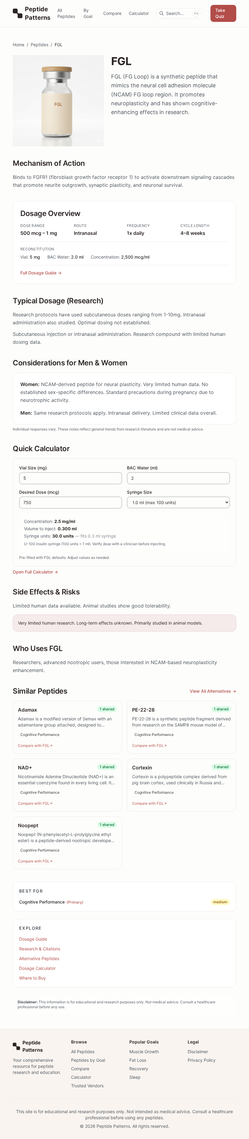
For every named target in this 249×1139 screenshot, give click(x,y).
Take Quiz (220, 13)
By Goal (88, 13)
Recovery (138, 1068)
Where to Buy (32, 978)
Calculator (139, 13)
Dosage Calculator (37, 968)
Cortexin (142, 768)
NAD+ (25, 768)
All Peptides (66, 13)
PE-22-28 (143, 710)
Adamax (27, 710)
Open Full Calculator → (35, 571)
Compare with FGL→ (35, 745)
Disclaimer (198, 1051)
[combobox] (179, 13)
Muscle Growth (144, 1051)
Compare (112, 13)
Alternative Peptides (39, 958)
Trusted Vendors (87, 1085)
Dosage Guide (33, 939)
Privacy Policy (202, 1060)
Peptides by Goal (88, 1060)
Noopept (28, 825)
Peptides (39, 44)
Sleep (135, 1077)
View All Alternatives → (213, 691)
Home (18, 44)
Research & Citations (39, 948)
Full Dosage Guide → (41, 272)
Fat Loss (137, 1060)
